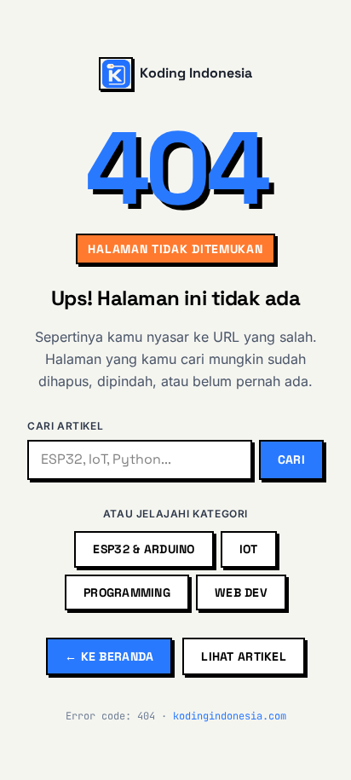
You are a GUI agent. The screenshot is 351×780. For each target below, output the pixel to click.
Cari (291, 459)
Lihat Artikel (243, 656)
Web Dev (241, 592)
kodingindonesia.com (229, 716)
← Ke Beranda (109, 656)
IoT (248, 549)
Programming (126, 592)
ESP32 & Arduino (143, 549)
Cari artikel (65, 425)
